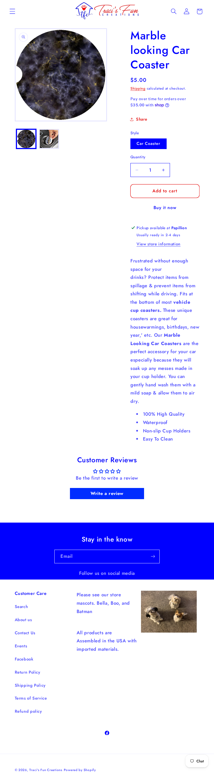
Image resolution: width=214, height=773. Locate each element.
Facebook (24, 659)
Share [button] (141, 119)
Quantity (137, 157)
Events (21, 646)
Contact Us (25, 633)
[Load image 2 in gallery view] (49, 139)
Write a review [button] (107, 493)
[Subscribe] (153, 556)
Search (21, 607)
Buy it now (165, 207)
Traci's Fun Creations (45, 770)
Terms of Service (31, 698)
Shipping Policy (30, 685)
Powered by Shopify (80, 770)
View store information (159, 244)
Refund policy (28, 711)
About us (23, 620)
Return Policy (27, 672)
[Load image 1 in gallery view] (26, 139)
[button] (12, 11)
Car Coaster (148, 143)
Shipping (137, 88)
